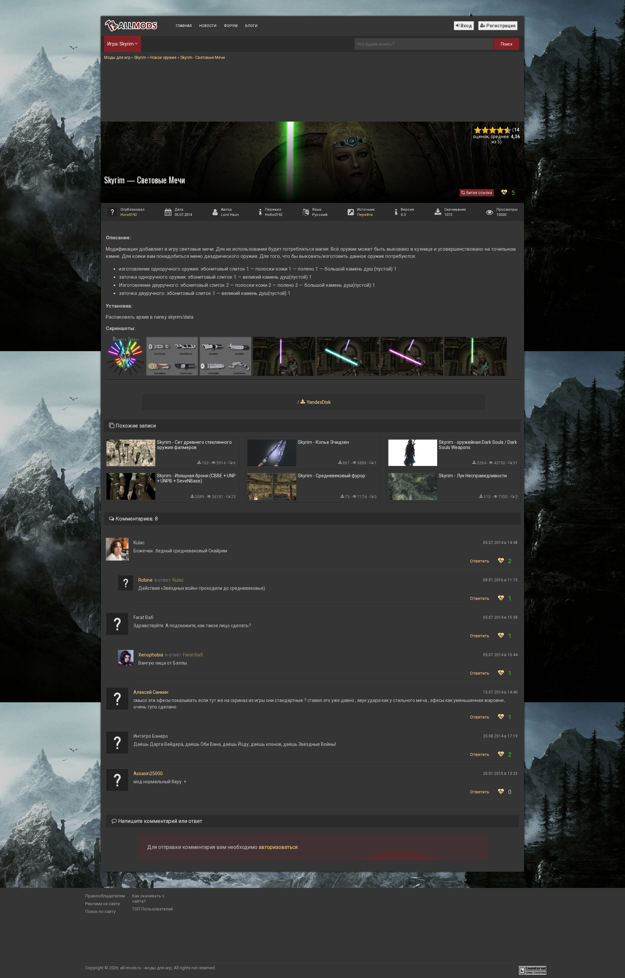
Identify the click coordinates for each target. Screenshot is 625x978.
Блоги (251, 26)
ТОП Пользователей (152, 908)
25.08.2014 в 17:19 (500, 736)
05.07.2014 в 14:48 (500, 542)
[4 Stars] (500, 130)
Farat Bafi (193, 654)
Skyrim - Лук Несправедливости (473, 475)
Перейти (365, 215)
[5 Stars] (507, 130)
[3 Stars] (492, 130)
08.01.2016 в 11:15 (500, 580)
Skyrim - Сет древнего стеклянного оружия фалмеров (194, 445)
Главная (184, 26)
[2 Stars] (485, 130)
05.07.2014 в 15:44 (500, 655)
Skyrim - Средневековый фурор (331, 475)
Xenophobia (150, 654)
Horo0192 (128, 215)
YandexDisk (319, 402)
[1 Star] (477, 130)
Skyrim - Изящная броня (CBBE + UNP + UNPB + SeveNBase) (196, 478)
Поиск (506, 44)
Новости (207, 26)
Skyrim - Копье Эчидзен (323, 442)
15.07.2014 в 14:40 (500, 692)
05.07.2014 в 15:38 (500, 617)
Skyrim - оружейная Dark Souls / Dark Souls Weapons (478, 445)
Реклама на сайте (102, 903)
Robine (145, 580)
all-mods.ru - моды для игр (146, 967)
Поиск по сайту (100, 911)
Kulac (178, 580)
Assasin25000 (148, 773)
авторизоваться (278, 847)
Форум (231, 26)
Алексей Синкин (150, 692)
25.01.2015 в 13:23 (500, 773)
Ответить (479, 561)
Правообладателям (105, 895)
